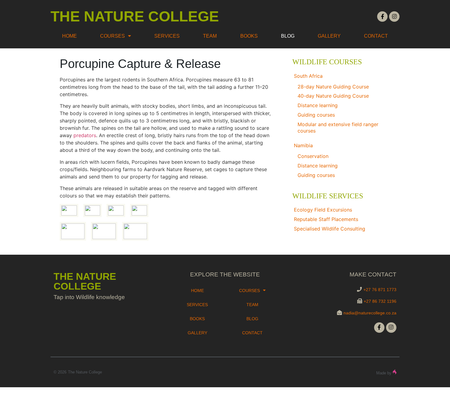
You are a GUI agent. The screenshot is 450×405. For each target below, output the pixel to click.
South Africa (308, 76)
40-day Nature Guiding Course (333, 96)
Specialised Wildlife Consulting (329, 229)
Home (69, 36)
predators (84, 135)
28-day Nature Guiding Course (333, 87)
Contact (376, 36)
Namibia (303, 145)
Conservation (313, 156)
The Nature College (135, 16)
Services (167, 36)
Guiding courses (316, 115)
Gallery (329, 36)
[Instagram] (394, 16)
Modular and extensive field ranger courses (338, 127)
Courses (112, 36)
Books (249, 36)
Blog (287, 36)
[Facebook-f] (382, 16)
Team (210, 36)
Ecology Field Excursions (323, 210)
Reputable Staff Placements (326, 219)
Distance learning (318, 105)
